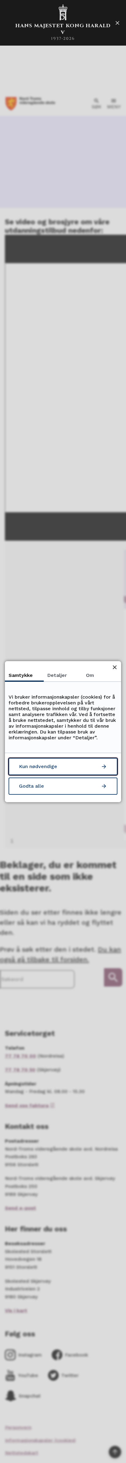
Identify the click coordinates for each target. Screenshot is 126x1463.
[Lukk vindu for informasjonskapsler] (115, 668)
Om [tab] (90, 675)
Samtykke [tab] (21, 675)
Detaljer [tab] (57, 675)
